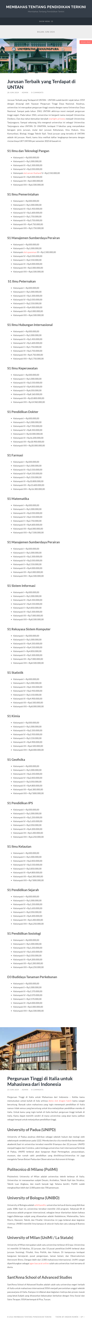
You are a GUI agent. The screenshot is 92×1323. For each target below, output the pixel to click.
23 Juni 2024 (13, 1090)
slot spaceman (30, 252)
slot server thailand (32, 173)
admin (25, 92)
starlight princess (57, 118)
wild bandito (40, 1205)
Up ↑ (83, 1317)
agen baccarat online (39, 1263)
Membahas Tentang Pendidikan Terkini (46, 7)
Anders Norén (71, 1317)
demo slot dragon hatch (60, 1100)
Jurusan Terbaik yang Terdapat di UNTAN (41, 84)
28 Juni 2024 (13, 92)
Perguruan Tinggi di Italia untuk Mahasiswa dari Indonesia (40, 1081)
